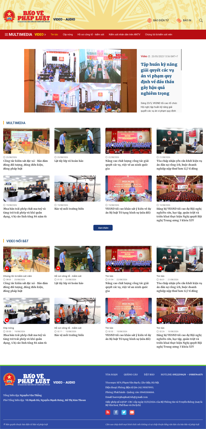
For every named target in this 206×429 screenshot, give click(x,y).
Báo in (187, 20)
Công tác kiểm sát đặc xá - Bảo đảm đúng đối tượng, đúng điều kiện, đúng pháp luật (25, 164)
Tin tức (54, 34)
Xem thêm (103, 228)
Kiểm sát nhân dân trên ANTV (124, 34)
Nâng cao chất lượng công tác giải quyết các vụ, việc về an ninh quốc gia (127, 164)
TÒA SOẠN (111, 374)
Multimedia (20, 34)
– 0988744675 (194, 374)
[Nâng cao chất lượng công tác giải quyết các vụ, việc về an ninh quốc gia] (128, 141)
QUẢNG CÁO (131, 374)
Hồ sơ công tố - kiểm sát (91, 34)
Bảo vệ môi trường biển (69, 208)
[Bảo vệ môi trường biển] (77, 189)
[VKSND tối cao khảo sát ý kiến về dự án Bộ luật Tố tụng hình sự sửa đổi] (128, 189)
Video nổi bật (17, 241)
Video (39, 34)
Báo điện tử (161, 20)
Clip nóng (68, 34)
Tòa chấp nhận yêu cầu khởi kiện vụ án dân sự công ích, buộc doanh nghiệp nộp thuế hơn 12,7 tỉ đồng (179, 164)
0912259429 (179, 374)
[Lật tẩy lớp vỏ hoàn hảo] (77, 141)
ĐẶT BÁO (149, 374)
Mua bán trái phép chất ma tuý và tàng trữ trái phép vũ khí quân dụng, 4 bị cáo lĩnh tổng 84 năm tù (25, 212)
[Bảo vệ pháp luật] (52, 16)
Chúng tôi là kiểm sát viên (158, 34)
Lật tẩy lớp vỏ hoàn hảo (68, 160)
